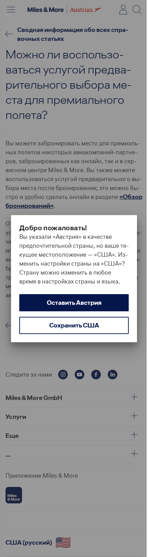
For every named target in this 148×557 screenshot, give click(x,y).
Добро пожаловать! (53, 227)
